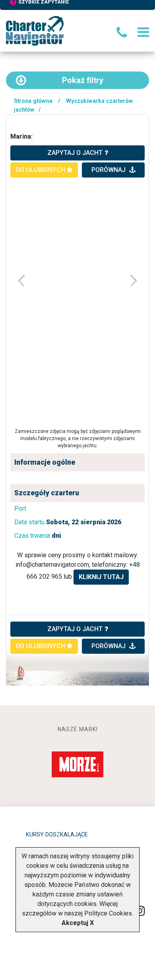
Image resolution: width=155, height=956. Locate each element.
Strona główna (33, 101)
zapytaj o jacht (75, 152)
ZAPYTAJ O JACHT (75, 629)
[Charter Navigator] (35, 30)
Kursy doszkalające (57, 834)
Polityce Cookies (108, 913)
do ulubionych (41, 170)
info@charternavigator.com (52, 564)
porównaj (109, 170)
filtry (82, 80)
